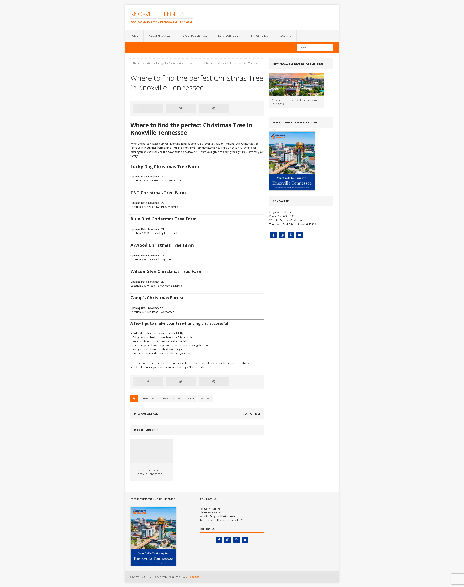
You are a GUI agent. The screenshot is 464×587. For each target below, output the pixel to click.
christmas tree (171, 398)
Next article (251, 413)
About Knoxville (160, 35)
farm (191, 398)
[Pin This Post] (214, 108)
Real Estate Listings (194, 35)
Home (134, 35)
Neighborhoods (229, 35)
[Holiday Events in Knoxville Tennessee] (151, 460)
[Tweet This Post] (181, 108)
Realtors (285, 35)
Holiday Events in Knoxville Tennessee (149, 472)
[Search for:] (315, 47)
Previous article (146, 413)
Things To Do (259, 35)
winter (205, 398)
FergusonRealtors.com (293, 220)
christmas (148, 398)
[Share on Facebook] (148, 108)
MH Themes (192, 576)
